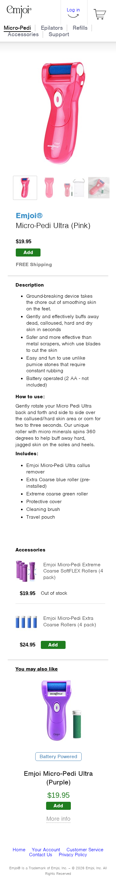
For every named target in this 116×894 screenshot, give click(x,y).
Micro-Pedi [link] (17, 27)
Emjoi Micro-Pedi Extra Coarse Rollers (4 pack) (69, 621)
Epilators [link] (52, 27)
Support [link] (59, 34)
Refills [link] (80, 27)
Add (28, 252)
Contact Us (40, 855)
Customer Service (85, 850)
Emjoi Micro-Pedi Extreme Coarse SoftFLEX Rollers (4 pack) (73, 571)
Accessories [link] (23, 34)
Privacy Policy (73, 855)
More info (58, 819)
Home (19, 850)
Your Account (46, 850)
